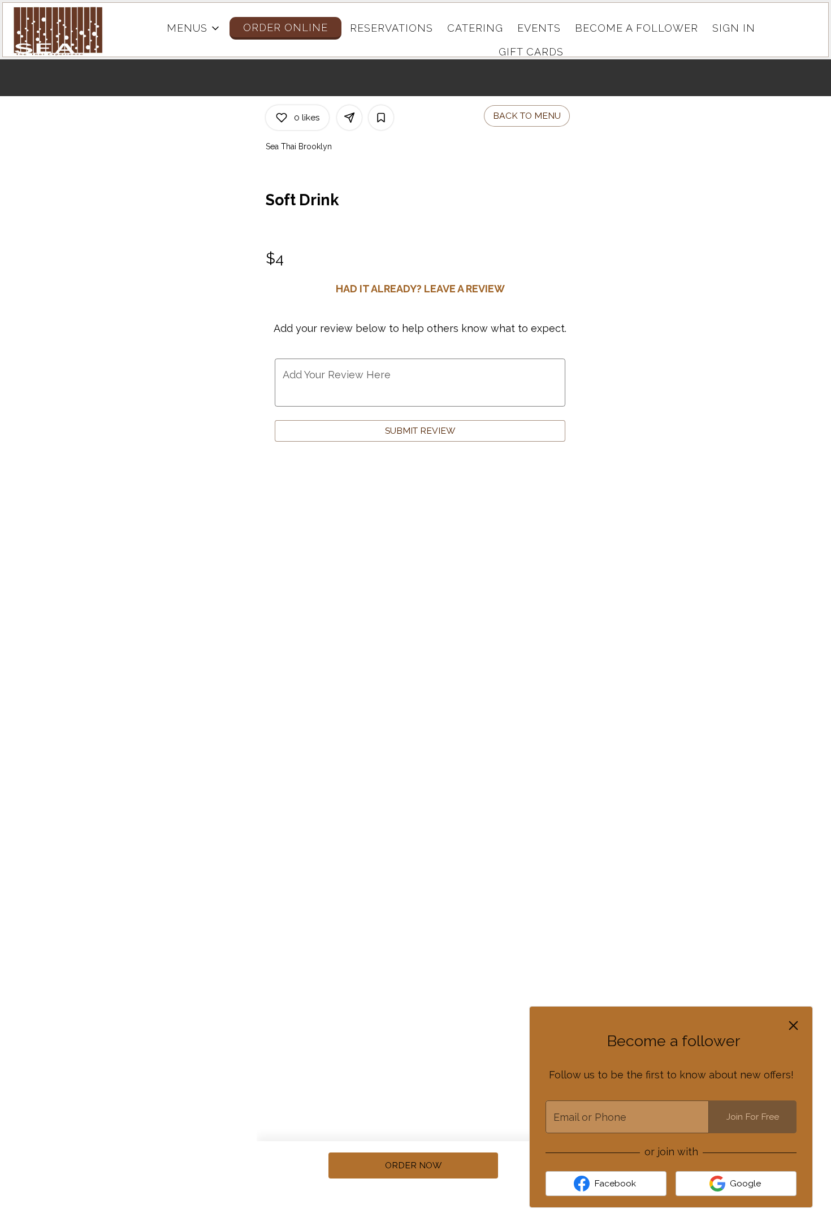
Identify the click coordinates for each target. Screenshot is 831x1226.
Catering (475, 28)
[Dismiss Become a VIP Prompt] (793, 1025)
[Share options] (349, 117)
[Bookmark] (381, 117)
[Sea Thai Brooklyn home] (63, 31)
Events (539, 28)
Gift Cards (531, 52)
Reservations (391, 28)
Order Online (285, 27)
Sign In (733, 28)
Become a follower (636, 28)
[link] (412, 1165)
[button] (194, 28)
